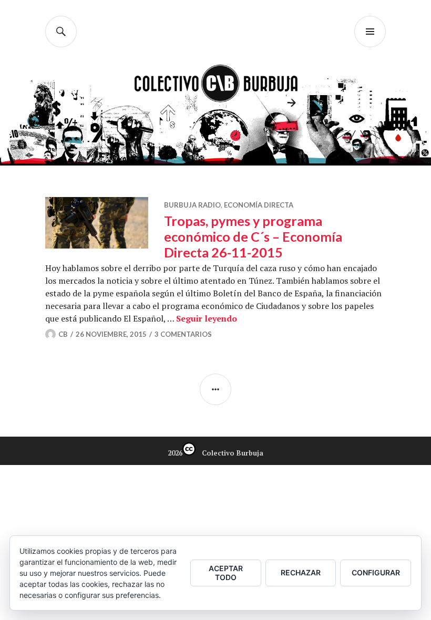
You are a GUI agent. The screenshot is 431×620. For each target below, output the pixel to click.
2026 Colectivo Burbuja (215, 453)
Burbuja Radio (192, 205)
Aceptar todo (226, 573)
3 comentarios (183, 334)
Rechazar (301, 572)
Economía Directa (258, 205)
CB (63, 334)
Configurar (376, 572)
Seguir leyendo (206, 318)
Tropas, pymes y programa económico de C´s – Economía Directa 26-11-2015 (253, 236)
